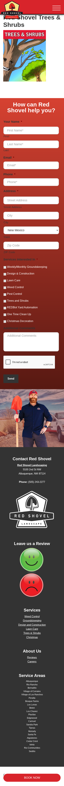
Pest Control (14, 293)
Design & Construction (20, 273)
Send (11, 378)
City (6, 222)
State (7, 237)
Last (6, 150)
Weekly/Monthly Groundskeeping (27, 266)
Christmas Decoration (20, 321)
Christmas (32, 637)
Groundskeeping (32, 620)
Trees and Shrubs (18, 300)
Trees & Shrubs (32, 633)
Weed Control (15, 287)
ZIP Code (9, 252)
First (6, 136)
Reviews (32, 657)
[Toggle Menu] (56, 8)
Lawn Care (13, 280)
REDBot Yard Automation (22, 307)
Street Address (13, 207)
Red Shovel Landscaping (22, 10)
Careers (32, 661)
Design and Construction (32, 624)
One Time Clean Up (19, 314)
